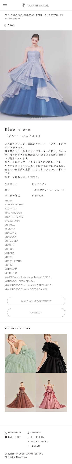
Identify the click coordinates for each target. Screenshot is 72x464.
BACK (11, 25)
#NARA (9, 265)
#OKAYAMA (11, 269)
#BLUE (8, 200)
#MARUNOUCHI (13, 212)
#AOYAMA (10, 208)
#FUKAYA (10, 228)
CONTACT (36, 312)
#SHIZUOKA (11, 241)
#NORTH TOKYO (14, 216)
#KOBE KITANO (13, 261)
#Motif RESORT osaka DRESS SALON (26, 289)
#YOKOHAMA (12, 221)
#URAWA (10, 225)
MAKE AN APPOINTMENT (36, 301)
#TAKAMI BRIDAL (14, 204)
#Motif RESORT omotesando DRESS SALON (29, 285)
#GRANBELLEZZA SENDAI (19, 281)
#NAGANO (10, 232)
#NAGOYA (10, 237)
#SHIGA (9, 249)
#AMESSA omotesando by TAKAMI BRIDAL (28, 277)
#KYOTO (9, 245)
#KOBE (8, 257)
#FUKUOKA (11, 273)
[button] (30, 118)
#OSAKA (9, 253)
